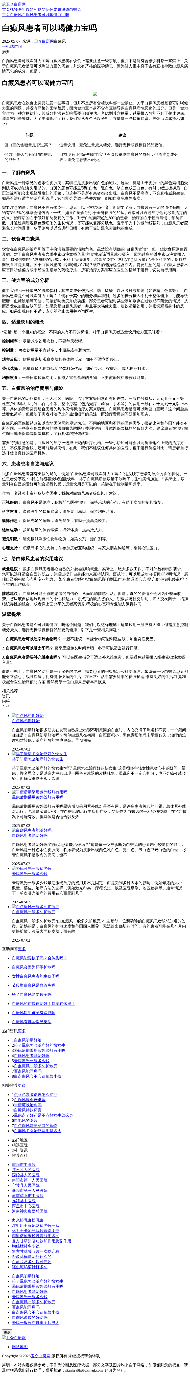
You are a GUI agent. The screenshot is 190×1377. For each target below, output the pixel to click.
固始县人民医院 (26, 1175)
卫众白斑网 (44, 41)
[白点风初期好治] (28, 716)
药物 (38, 9)
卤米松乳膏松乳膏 (28, 1220)
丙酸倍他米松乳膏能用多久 (35, 1236)
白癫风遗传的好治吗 (30, 1317)
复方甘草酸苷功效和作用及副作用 (41, 1241)
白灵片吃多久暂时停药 (31, 1262)
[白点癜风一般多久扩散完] (35, 907)
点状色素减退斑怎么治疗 (35, 1094)
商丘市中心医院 (26, 1206)
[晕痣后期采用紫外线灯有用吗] (39, 792)
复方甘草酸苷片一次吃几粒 (35, 1251)
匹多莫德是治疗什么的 (31, 1256)
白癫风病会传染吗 (30, 1100)
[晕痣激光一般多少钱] (31, 868)
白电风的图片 (26, 1120)
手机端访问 (12, 46)
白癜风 (75, 9)
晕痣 (45, 9)
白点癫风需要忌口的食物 (35, 1126)
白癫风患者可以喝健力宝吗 (45, 15)
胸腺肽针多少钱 (26, 1246)
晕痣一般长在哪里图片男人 (35, 1323)
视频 (14, 9)
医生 (22, 9)
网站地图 (20, 1347)
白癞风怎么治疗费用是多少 (37, 1131)
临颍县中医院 (24, 1201)
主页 (6, 15)
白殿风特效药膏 (28, 1110)
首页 (6, 9)
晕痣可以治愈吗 (28, 1105)
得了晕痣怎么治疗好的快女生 (37, 759)
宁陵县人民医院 (26, 1185)
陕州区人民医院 (26, 1170)
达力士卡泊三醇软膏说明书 (35, 1231)
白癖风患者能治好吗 (30, 835)
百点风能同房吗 (28, 1071)
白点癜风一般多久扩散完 (33, 912)
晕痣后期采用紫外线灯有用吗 (37, 797)
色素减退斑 (59, 9)
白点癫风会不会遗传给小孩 (37, 1076)
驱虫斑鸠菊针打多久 (30, 1267)
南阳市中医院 (24, 1164)
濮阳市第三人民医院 (30, 1190)
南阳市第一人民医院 (30, 1180)
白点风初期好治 (26, 721)
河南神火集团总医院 (30, 1211)
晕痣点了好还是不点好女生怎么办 (43, 1115)
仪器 (30, 9)
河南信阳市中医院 (28, 1196)
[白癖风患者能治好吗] (31, 830)
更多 (22, 949)
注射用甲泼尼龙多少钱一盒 (35, 1225)
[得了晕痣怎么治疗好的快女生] (39, 754)
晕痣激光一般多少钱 (30, 874)
